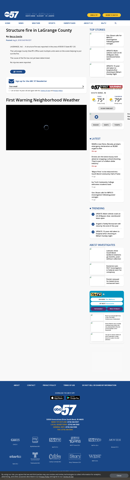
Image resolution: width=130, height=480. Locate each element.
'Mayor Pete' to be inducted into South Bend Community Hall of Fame (106, 173)
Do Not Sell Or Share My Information (99, 385)
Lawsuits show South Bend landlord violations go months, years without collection (113, 255)
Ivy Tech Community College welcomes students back (103, 183)
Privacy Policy (58, 91)
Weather (36, 23)
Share (19, 72)
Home (7, 23)
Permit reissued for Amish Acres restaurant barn (112, 281)
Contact (31, 385)
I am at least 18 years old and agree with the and (37, 91)
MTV (103, 23)
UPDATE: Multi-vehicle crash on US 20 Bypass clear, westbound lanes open (114, 55)
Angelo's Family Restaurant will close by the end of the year (108, 225)
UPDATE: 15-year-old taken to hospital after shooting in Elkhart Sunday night (113, 70)
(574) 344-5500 (71, 427)
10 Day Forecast (107, 108)
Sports (52, 23)
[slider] (13, 141)
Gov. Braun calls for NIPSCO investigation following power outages (114, 39)
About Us (88, 23)
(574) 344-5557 (73, 422)
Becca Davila (16, 36)
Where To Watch (112, 15)
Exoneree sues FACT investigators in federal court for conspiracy (114, 269)
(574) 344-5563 (73, 424)
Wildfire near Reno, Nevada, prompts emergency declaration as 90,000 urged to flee (106, 146)
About (17, 385)
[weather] (94, 100)
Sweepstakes (69, 23)
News (21, 23)
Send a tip (94, 15)
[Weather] (106, 89)
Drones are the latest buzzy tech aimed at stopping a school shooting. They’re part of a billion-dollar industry (106, 160)
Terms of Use (45, 91)
